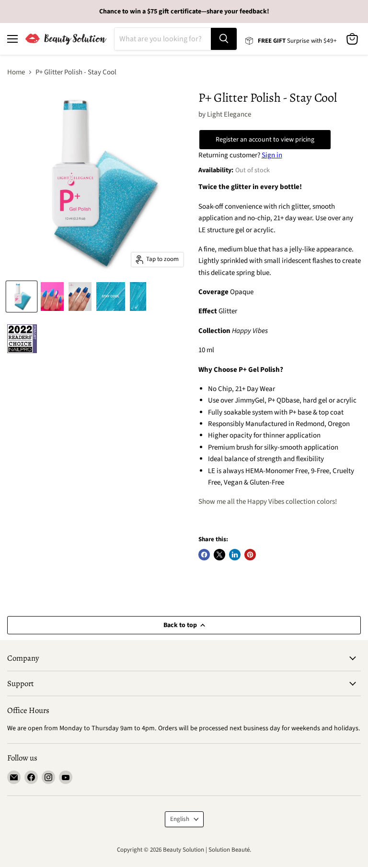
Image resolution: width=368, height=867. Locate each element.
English (179, 819)
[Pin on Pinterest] (250, 554)
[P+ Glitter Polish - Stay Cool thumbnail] (21, 296)
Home (16, 72)
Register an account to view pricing (265, 139)
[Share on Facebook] (204, 554)
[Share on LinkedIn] (235, 554)
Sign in (272, 155)
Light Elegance (229, 114)
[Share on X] (219, 554)
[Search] (224, 39)
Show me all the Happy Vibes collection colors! (267, 502)
